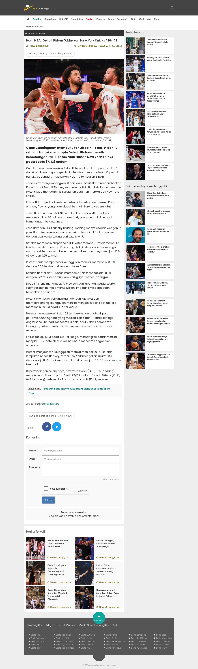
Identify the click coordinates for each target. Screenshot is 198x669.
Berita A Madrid (163, 644)
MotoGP (63, 19)
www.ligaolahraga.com (103, 665)
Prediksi (36, 19)
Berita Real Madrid (139, 638)
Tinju (133, 19)
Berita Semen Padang (115, 641)
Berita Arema (112, 644)
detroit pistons (50, 403)
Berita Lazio (161, 634)
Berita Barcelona (138, 634)
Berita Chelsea (87, 644)
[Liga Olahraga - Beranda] (36, 8)
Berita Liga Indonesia (65, 647)
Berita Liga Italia (63, 638)
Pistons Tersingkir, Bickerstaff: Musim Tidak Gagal (105, 543)
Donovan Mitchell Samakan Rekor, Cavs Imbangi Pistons (107, 593)
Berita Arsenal (87, 638)
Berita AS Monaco (139, 647)
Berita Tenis (36, 647)
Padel (157, 19)
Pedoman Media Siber (79, 625)
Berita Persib (111, 634)
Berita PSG (85, 647)
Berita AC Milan (138, 644)
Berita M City (161, 647)
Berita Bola (35, 634)
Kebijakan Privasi (55, 625)
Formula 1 (122, 19)
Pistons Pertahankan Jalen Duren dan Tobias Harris (57, 543)
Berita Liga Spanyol (64, 641)
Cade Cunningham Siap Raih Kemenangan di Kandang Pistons (57, 569)
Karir (114, 625)
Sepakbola (50, 19)
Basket (89, 19)
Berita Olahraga (34, 26)
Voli (149, 19)
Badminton (77, 19)
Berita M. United (88, 634)
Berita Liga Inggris (63, 634)
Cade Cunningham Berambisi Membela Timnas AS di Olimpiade (57, 594)
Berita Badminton (38, 641)
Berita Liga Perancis (64, 644)
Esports (100, 19)
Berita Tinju (35, 644)
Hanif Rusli (43, 45)
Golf (141, 19)
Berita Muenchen (164, 638)
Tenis (111, 19)
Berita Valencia (163, 641)
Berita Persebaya (113, 647)
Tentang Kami (36, 625)
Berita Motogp (37, 638)
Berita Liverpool (88, 641)
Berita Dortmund (138, 641)
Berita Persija (111, 638)
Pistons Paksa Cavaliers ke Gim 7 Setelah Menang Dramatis (106, 569)
